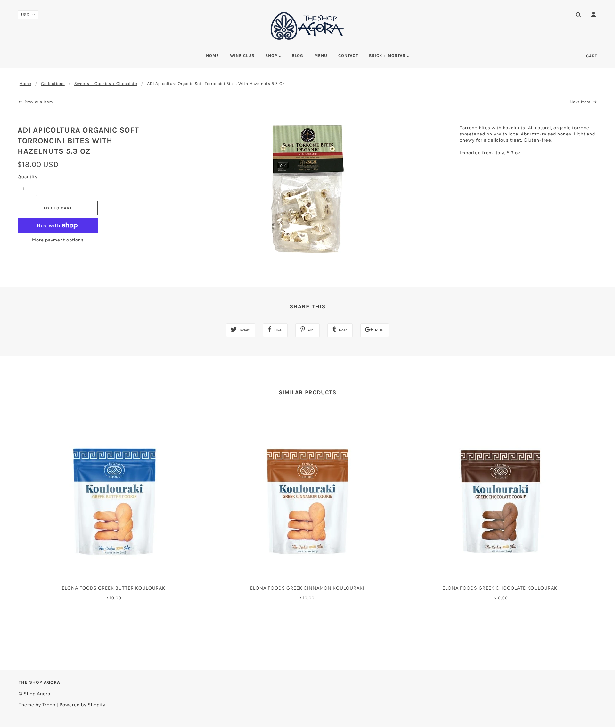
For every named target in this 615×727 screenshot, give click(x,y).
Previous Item (38, 102)
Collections (53, 83)
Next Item (581, 102)
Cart (591, 55)
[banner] (307, 26)
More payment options (58, 240)
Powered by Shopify (82, 704)
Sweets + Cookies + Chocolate (105, 83)
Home (25, 83)
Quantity (27, 177)
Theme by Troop (37, 704)
